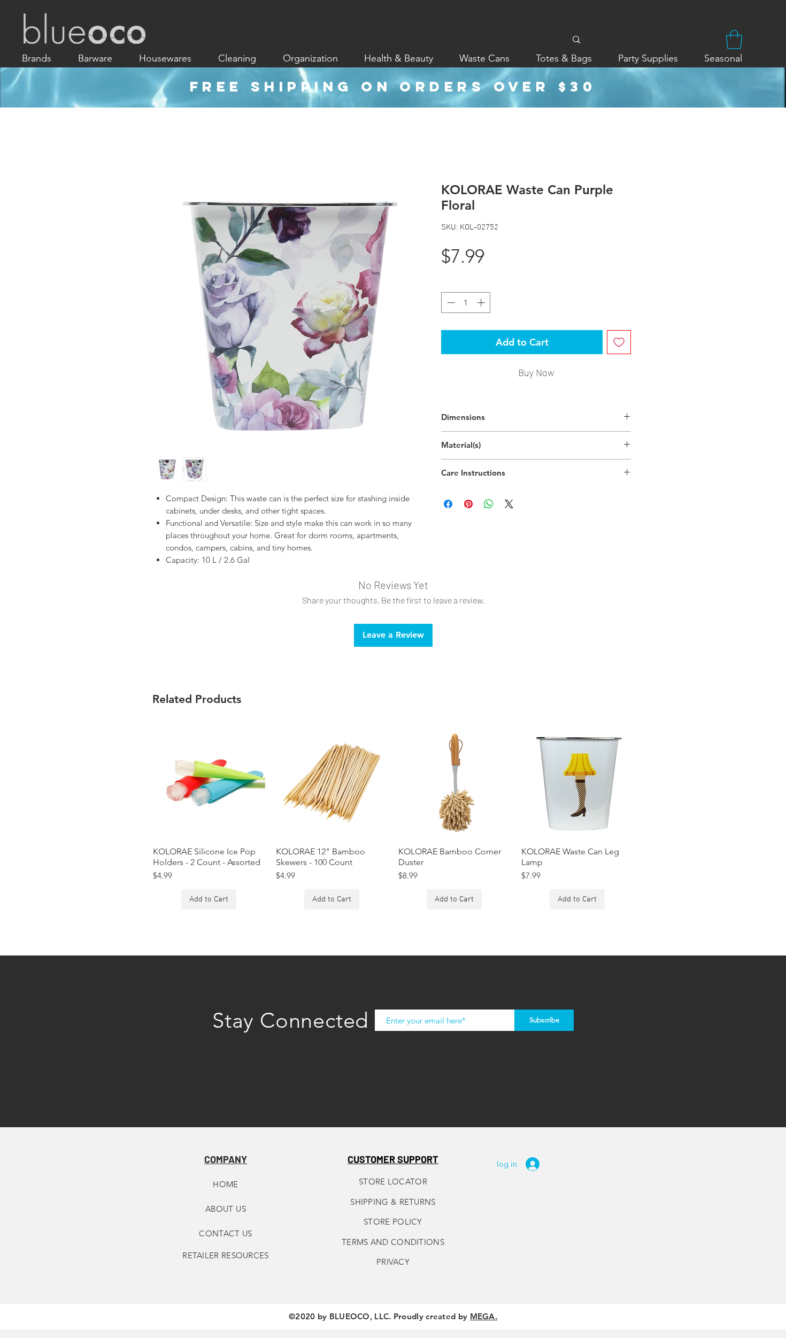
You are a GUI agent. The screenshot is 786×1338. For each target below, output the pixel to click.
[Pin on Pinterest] (468, 504)
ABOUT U (223, 1209)
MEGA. (484, 1316)
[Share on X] (509, 504)
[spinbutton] (466, 302)
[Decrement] (450, 302)
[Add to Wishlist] (619, 342)
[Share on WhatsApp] (488, 504)
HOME (225, 1184)
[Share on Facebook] (448, 504)
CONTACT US (225, 1233)
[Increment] (482, 302)
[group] (393, 818)
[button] (734, 39)
